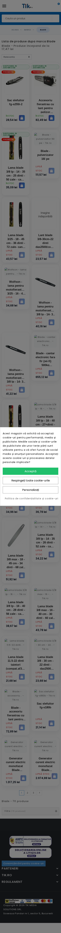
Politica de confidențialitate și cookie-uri (31, 498)
